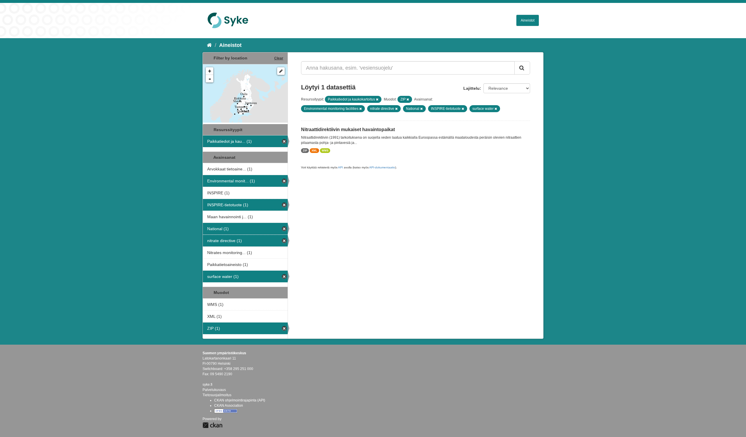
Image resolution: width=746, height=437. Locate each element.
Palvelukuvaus (214, 390)
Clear (278, 58)
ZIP (305, 150)
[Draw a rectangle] (281, 71)
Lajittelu (471, 88)
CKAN (212, 425)
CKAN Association (228, 405)
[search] (522, 68)
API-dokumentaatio (382, 167)
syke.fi (207, 385)
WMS (325, 150)
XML (314, 150)
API (340, 167)
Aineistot (527, 20)
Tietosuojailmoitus (217, 395)
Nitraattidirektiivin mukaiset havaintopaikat (348, 129)
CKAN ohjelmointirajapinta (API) (239, 400)
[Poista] (377, 99)
